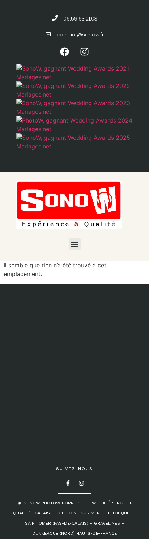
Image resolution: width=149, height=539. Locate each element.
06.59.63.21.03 (80, 18)
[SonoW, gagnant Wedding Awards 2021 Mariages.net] (75, 77)
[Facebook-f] (68, 483)
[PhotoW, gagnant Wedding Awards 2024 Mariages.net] (75, 129)
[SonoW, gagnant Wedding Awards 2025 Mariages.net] (75, 146)
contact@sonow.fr (80, 34)
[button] (75, 244)
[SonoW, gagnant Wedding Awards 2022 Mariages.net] (75, 94)
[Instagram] (85, 52)
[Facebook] (65, 52)
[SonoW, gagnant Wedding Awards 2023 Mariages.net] (75, 111)
